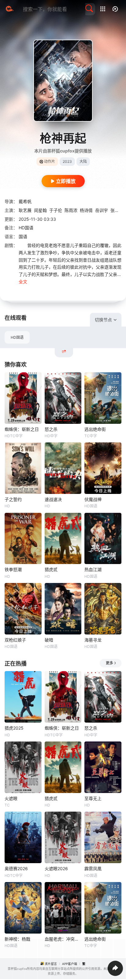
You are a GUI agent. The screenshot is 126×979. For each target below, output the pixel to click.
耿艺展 (25, 210)
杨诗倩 (86, 210)
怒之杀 (51, 429)
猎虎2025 (14, 728)
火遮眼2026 (56, 868)
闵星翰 (40, 210)
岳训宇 (101, 210)
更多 (109, 663)
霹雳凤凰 (93, 868)
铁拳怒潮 (13, 569)
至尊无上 (93, 798)
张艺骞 (116, 210)
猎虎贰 (51, 569)
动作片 (49, 161)
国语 (23, 236)
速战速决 (53, 499)
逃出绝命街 (95, 429)
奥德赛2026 (16, 868)
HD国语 (17, 337)
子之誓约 (13, 499)
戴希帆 (25, 201)
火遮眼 (11, 798)
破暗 (49, 639)
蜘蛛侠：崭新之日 (22, 429)
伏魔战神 (93, 499)
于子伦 (55, 210)
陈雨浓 (71, 210)
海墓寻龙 (93, 639)
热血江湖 (93, 569)
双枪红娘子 (15, 639)
